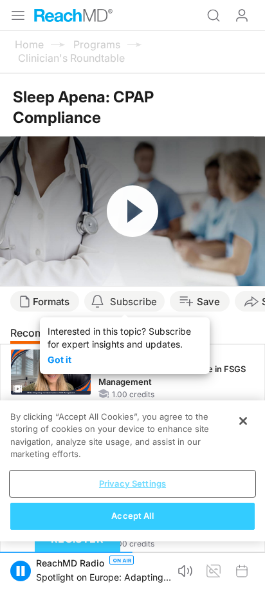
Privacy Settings (132, 483)
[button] (20, 571)
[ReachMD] (73, 15)
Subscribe (133, 301)
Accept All (132, 515)
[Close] (243, 421)
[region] (132, 470)
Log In (242, 15)
